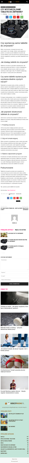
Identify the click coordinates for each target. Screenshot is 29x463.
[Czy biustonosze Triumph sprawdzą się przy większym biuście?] (14, 361)
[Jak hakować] (4, 428)
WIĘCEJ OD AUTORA (20, 230)
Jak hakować (11, 426)
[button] (27, 2)
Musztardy (3, 451)
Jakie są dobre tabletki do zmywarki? (21, 209)
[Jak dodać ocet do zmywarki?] (4, 235)
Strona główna (3, 5)
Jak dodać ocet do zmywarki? (15, 233)
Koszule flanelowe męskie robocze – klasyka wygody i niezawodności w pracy (13, 392)
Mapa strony (14, 459)
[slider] (5, 193)
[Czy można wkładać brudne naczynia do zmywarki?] (4, 241)
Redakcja (5, 14)
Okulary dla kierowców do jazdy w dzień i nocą (13, 449)
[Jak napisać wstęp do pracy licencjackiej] (4, 422)
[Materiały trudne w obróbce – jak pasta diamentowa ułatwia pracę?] (14, 319)
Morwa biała (4, 453)
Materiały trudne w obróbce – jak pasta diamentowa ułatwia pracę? (11, 328)
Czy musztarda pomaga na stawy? (7, 209)
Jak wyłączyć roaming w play (16, 413)
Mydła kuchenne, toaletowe (8, 438)
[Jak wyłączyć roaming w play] (4, 415)
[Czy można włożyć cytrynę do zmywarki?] (4, 247)
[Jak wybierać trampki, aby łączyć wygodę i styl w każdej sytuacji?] (14, 340)
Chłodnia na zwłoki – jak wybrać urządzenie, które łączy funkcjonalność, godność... (14, 307)
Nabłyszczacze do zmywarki (10, 7)
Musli (2, 443)
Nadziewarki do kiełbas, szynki (8, 447)
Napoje (2, 436)
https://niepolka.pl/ (11, 190)
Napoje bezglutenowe (6, 441)
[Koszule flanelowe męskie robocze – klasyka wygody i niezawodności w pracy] (14, 383)
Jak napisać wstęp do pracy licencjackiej (15, 421)
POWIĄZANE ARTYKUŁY (7, 230)
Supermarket (3, 7)
